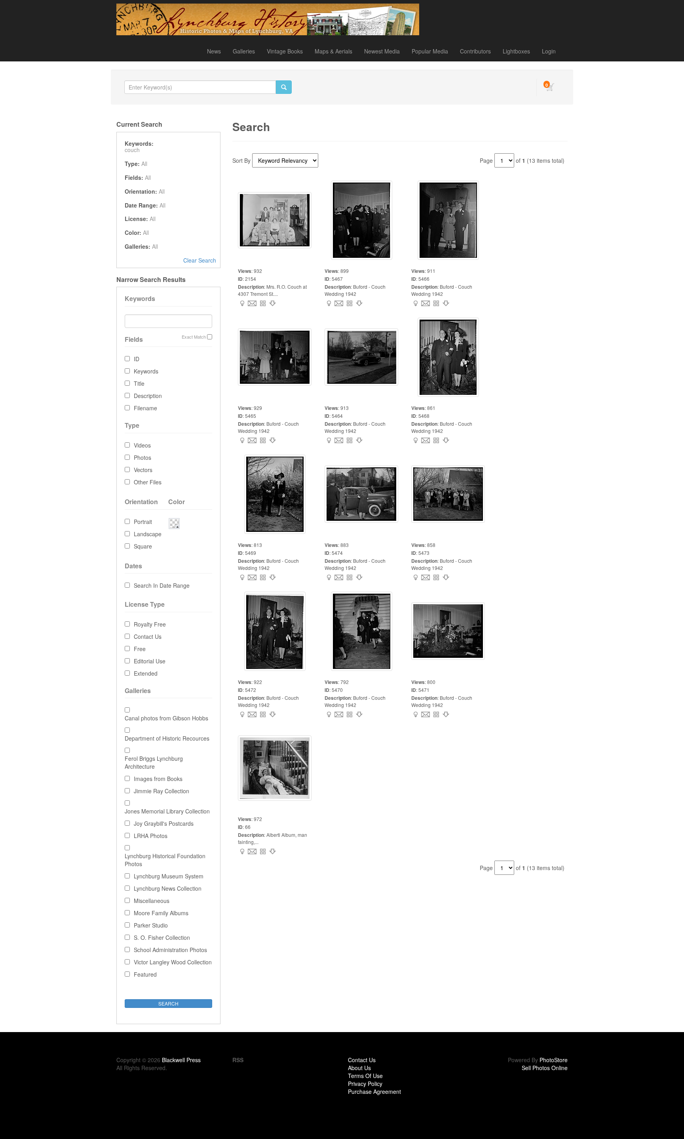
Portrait (143, 522)
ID (136, 359)
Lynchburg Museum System (168, 876)
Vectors (143, 470)
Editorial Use (149, 661)
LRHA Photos (150, 836)
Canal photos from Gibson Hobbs (166, 718)
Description (148, 396)
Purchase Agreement (374, 1091)
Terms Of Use (365, 1076)
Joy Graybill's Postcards (164, 823)
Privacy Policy (365, 1084)
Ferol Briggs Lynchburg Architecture (154, 762)
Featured (145, 974)
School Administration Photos (170, 950)
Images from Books (158, 779)
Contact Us (148, 636)
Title (139, 383)
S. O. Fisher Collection (162, 937)
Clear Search (199, 260)
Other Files (148, 482)
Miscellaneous (151, 901)
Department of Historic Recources (167, 738)
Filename (145, 408)
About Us (359, 1068)
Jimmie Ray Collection (161, 791)
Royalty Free (150, 624)
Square (143, 546)
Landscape (148, 534)
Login (549, 51)
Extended (146, 673)
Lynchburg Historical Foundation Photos (165, 860)
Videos (142, 445)
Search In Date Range (162, 585)
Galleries (244, 51)
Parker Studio (151, 925)
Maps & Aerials (333, 51)
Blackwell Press (181, 1060)
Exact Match (194, 337)
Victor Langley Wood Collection (173, 962)
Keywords (146, 371)
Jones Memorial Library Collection (167, 811)
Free (140, 649)
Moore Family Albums (161, 913)
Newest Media (382, 51)
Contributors (475, 51)
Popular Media (430, 51)
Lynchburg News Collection (167, 888)
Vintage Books (285, 51)
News (214, 51)
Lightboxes (516, 51)
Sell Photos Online (545, 1068)
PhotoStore (554, 1060)
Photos (142, 457)
